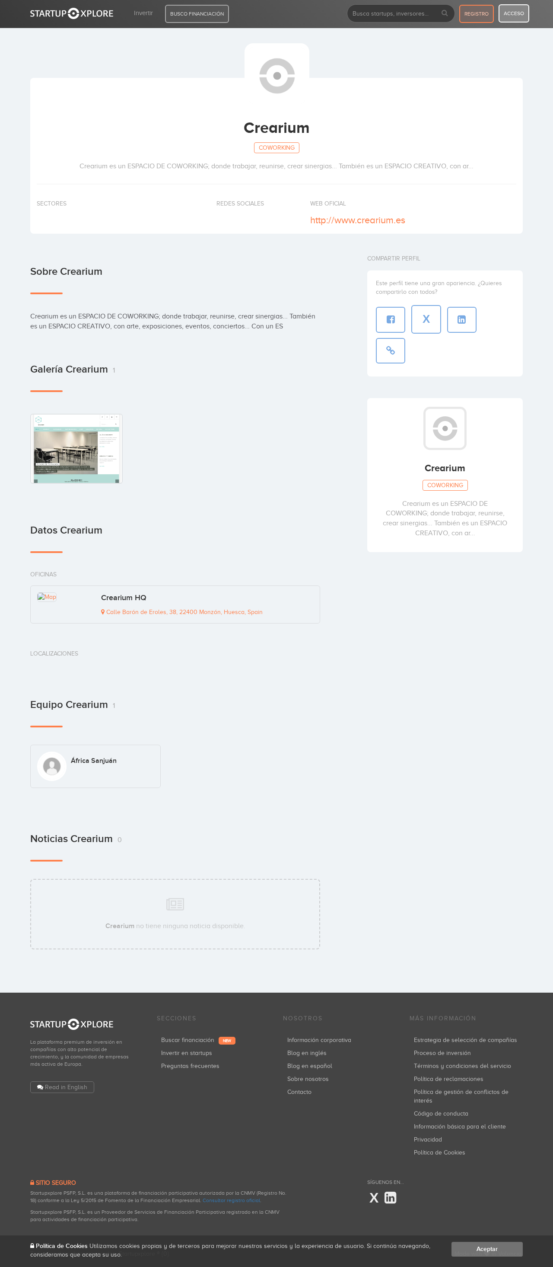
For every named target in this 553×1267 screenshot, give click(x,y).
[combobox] (401, 13)
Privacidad (428, 1139)
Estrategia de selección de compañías (465, 1040)
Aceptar (487, 1249)
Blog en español (309, 1066)
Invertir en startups (186, 1053)
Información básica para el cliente (460, 1126)
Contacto (299, 1092)
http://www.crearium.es (357, 220)
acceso (514, 13)
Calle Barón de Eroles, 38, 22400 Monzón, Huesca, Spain (184, 612)
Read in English (66, 1087)
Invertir (143, 13)
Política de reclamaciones (448, 1079)
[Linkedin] (390, 1198)
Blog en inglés (307, 1053)
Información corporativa (319, 1040)
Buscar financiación (196, 1040)
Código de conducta (441, 1113)
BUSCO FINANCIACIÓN (197, 14)
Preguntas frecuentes (190, 1066)
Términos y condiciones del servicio (462, 1066)
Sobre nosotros (308, 1079)
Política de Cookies (439, 1152)
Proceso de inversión (442, 1053)
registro (476, 14)
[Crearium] (76, 448)
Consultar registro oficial (231, 1200)
